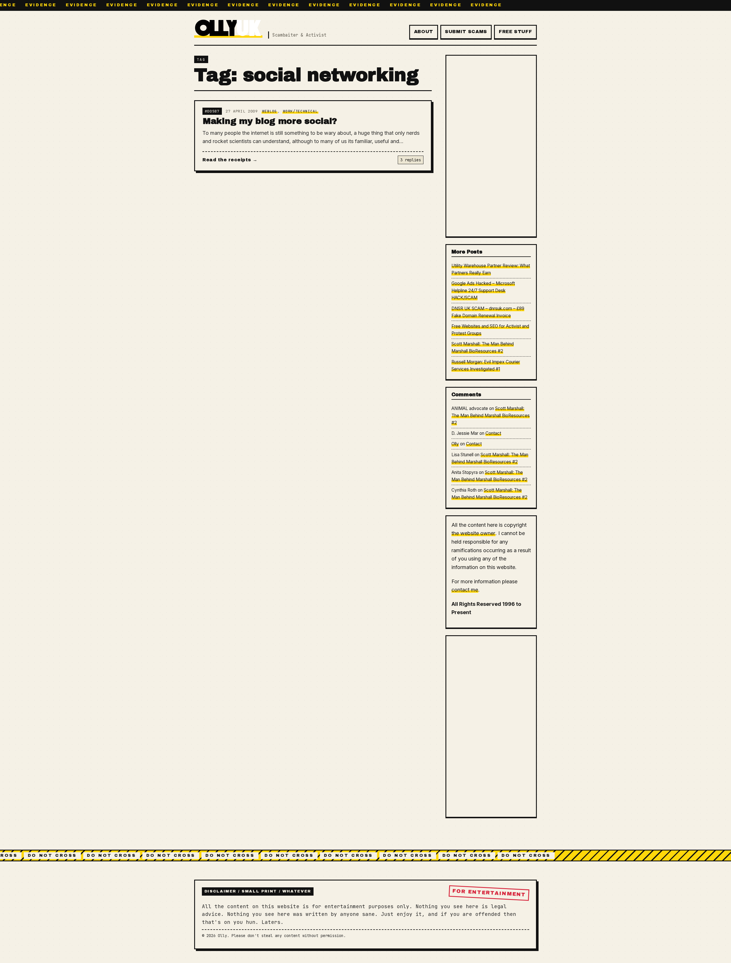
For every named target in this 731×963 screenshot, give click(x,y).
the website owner (473, 533)
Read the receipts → (229, 159)
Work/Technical (300, 111)
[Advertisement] (491, 146)
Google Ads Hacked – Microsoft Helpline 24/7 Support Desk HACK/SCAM (483, 290)
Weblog (269, 111)
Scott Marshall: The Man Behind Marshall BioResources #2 (490, 415)
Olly (455, 444)
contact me (464, 590)
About (423, 31)
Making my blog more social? (270, 121)
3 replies (410, 159)
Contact (493, 433)
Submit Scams (466, 31)
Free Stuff (515, 31)
